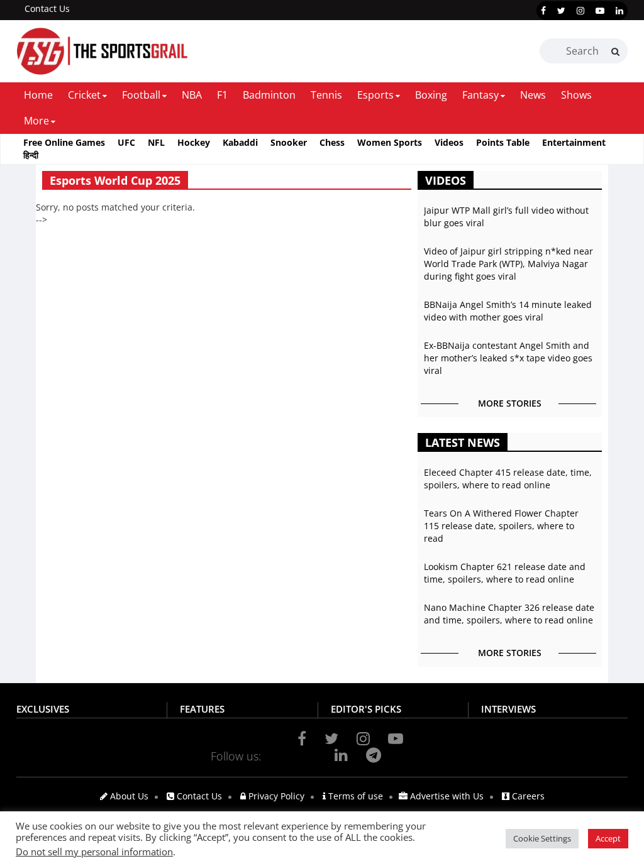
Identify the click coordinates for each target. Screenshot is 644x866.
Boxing (431, 95)
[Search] (615, 51)
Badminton (269, 95)
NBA (192, 95)
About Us (128, 796)
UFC (126, 142)
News (533, 95)
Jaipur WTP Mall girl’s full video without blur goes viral (506, 216)
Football (141, 95)
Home (38, 95)
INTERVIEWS (508, 709)
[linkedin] (619, 10)
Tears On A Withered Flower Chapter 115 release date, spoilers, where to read (501, 525)
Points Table (503, 142)
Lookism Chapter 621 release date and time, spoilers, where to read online (505, 573)
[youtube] (600, 10)
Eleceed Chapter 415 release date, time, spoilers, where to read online (508, 478)
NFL (156, 142)
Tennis (326, 95)
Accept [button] (608, 838)
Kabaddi (240, 142)
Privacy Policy (275, 796)
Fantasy (480, 95)
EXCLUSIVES (42, 709)
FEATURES (202, 709)
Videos (449, 142)
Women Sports (389, 142)
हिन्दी (30, 155)
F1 (222, 95)
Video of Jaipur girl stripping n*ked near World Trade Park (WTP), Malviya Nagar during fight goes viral (508, 263)
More (36, 121)
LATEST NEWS (462, 442)
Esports (375, 95)
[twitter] (561, 10)
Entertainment (574, 142)
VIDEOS (445, 180)
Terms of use (354, 796)
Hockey (193, 142)
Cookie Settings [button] (542, 838)
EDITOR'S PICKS (366, 709)
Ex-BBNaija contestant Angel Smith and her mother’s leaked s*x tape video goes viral (508, 357)
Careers (527, 796)
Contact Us (47, 8)
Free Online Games (64, 142)
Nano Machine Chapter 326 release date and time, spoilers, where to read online (509, 613)
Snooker (288, 142)
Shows (576, 95)
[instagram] (580, 10)
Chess (332, 142)
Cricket (84, 95)
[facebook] (543, 10)
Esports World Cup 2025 (115, 180)
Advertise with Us (446, 796)
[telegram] (373, 754)
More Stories (509, 403)
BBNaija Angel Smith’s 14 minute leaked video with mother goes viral (508, 311)
